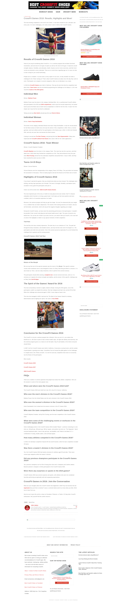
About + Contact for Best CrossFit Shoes (35, 570)
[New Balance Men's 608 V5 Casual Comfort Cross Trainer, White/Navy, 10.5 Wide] (91, 267)
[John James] (27, 510)
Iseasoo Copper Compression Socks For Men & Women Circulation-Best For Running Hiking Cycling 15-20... (91, 249)
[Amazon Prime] (91, 225)
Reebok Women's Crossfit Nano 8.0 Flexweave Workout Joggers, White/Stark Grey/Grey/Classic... (62, 578)
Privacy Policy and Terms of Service (34, 575)
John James (34, 505)
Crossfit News (28, 16)
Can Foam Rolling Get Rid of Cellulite (88, 558)
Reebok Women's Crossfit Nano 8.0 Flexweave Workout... (90, 50)
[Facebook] (76, 507)
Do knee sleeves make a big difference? (90, 137)
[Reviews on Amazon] (83, 52)
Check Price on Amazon (92, 56)
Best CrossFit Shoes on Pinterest (33, 587)
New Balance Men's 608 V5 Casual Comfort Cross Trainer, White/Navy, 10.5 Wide (91, 276)
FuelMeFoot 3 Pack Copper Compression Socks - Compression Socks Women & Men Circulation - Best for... (91, 222)
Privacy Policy (75, 544)
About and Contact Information (57, 544)
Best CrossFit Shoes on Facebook (34, 583)
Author (25, 502)
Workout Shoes (63, 5)
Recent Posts (31, 502)
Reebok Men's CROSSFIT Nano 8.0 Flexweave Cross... (90, 87)
